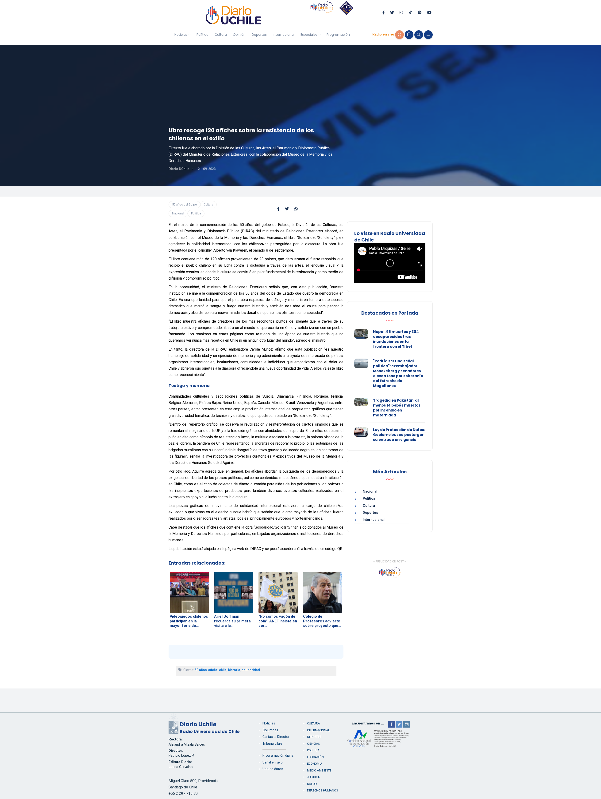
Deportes (259, 34)
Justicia (313, 777)
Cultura (221, 34)
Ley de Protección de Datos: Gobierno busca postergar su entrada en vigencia (399, 434)
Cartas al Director (275, 737)
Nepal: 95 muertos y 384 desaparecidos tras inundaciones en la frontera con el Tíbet (396, 339)
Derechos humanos (322, 790)
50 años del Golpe (184, 204)
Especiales (308, 34)
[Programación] (409, 34)
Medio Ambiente (319, 770)
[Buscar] (418, 34)
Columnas (270, 730)
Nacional (178, 213)
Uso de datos (272, 769)
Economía (314, 763)
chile (223, 670)
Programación (338, 34)
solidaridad (251, 670)
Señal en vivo (272, 762)
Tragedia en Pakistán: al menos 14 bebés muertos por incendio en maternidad (396, 408)
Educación (315, 757)
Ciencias (313, 743)
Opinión (239, 34)
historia (234, 670)
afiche (213, 670)
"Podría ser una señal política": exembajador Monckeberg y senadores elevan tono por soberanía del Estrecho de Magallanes (398, 373)
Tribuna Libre (272, 743)
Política (202, 34)
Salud (312, 784)
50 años (201, 670)
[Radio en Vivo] (399, 34)
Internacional (283, 34)
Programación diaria (277, 755)
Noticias (180, 34)
